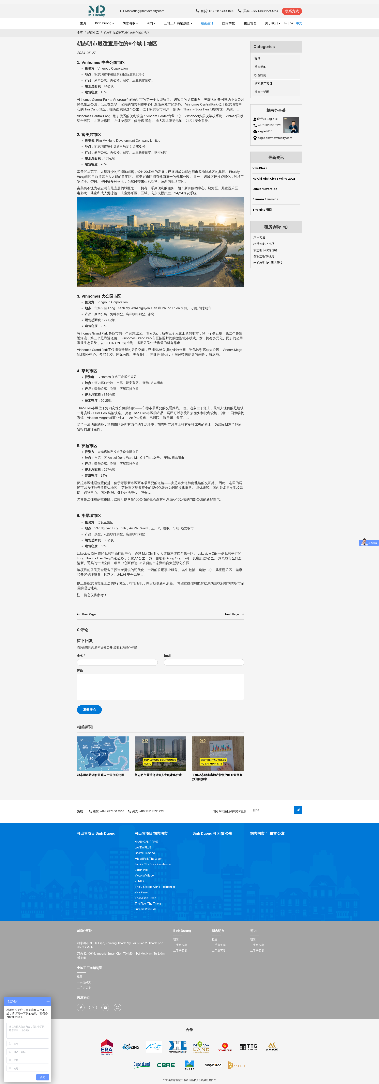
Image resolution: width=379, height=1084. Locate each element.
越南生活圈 (261, 92)
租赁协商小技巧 (263, 244)
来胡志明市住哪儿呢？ (268, 262)
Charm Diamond (145, 853)
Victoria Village (144, 875)
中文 (299, 23)
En (285, 23)
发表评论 (89, 709)
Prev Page (89, 614)
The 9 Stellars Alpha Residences (155, 886)
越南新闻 (260, 67)
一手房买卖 (180, 944)
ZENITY (139, 881)
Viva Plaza (259, 168)
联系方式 (292, 11)
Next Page (232, 614)
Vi (291, 23)
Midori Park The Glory (148, 858)
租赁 (176, 939)
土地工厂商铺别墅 (177, 23)
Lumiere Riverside (146, 909)
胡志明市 (129, 23)
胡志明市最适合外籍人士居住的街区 (100, 775)
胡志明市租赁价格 (265, 250)
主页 (83, 23)
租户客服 (259, 237)
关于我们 (272, 23)
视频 (257, 58)
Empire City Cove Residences (153, 864)
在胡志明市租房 (263, 256)
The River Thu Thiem (148, 903)
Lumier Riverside (264, 189)
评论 (80, 670)
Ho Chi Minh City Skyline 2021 (273, 178)
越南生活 (207, 23)
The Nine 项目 (262, 209)
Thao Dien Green (145, 898)
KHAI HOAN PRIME (146, 841)
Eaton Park (141, 869)
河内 (150, 23)
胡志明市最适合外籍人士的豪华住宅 (158, 775)
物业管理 (250, 23)
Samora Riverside (265, 199)
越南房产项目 (263, 83)
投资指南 (260, 75)
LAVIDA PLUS (143, 847)
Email (167, 655)
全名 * (81, 655)
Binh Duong (103, 23)
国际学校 (228, 23)
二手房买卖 (180, 950)
